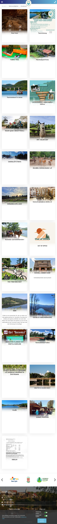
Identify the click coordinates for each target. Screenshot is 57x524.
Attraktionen (24, 6)
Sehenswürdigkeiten (13, 6)
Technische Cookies (38, 512)
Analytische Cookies (38, 515)
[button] (2, 479)
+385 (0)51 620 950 (8, 502)
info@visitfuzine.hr (9, 505)
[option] (14, 479)
